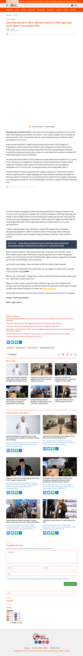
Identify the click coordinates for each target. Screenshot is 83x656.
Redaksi (12, 29)
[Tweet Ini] (63, 354)
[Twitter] (40, 642)
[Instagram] (43, 642)
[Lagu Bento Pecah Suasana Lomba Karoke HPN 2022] (66, 391)
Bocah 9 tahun (32, 348)
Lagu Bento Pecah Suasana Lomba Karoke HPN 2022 (24, 337)
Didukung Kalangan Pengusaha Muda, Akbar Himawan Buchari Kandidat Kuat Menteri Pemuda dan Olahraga (39, 319)
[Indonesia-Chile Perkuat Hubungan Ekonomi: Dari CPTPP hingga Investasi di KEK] (66, 369)
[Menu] (7, 5)
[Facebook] (36, 642)
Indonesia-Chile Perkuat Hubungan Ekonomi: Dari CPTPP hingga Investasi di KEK (33, 326)
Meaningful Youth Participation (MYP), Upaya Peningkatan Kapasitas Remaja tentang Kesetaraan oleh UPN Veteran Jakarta (40, 330)
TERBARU (14, 19)
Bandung (10, 348)
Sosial (8, 19)
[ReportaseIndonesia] (14, 5)
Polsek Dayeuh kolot (47, 348)
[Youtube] (47, 642)
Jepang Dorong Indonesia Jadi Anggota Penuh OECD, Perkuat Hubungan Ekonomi (34, 323)
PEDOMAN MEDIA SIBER (39, 648)
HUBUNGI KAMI (54, 648)
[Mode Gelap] (72, 5)
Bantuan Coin (20, 348)
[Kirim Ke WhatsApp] (75, 354)
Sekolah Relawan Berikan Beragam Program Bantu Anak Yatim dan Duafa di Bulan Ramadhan (38, 334)
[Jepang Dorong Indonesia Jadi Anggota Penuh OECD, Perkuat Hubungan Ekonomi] (42, 369)
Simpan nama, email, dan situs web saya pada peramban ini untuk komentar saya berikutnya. (38, 579)
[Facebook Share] (59, 354)
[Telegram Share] (71, 354)
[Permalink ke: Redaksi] (7, 30)
